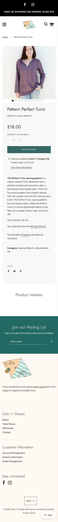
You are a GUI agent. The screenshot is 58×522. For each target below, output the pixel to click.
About (5, 419)
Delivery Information (12, 457)
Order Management (12, 461)
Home (5, 37)
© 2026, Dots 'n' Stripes (14, 509)
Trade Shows (8, 424)
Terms (32, 513)
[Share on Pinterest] (21, 271)
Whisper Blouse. (38, 226)
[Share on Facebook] (9, 271)
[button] (13, 101)
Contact (6, 432)
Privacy (26, 513)
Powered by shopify (45, 509)
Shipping (25, 234)
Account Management (13, 453)
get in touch (40, 386)
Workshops (8, 428)
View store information (21, 167)
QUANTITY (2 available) (18, 135)
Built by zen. (30, 509)
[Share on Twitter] (14, 271)
